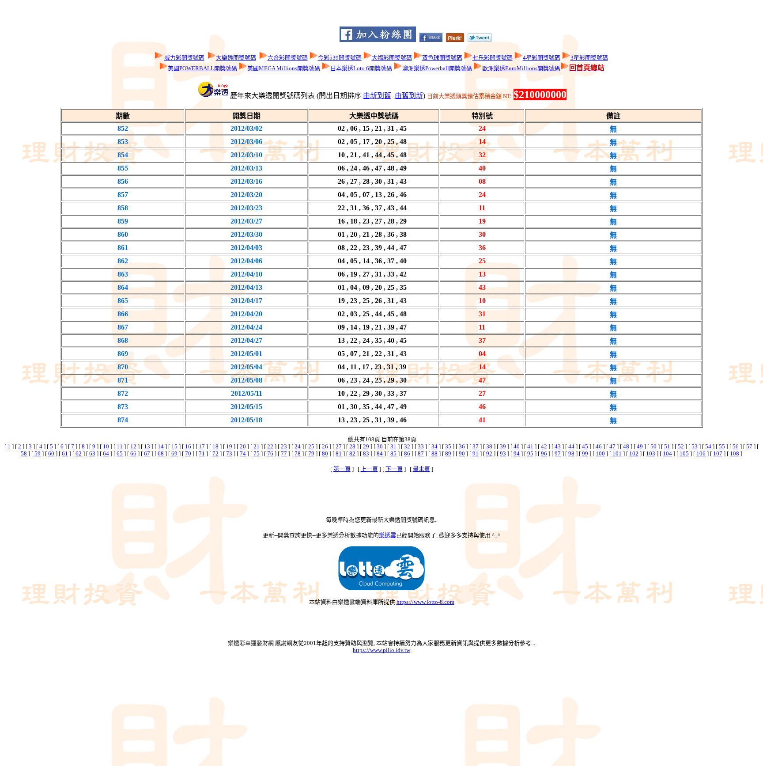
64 (106, 453)
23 (284, 446)
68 (161, 453)
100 (600, 453)
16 (188, 446)
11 (120, 446)
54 (708, 446)
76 (270, 453)
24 (298, 446)
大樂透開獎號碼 (236, 57)
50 (653, 446)
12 (133, 446)
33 (421, 446)
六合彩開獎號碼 (288, 57)
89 (448, 453)
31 (393, 446)
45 (585, 446)
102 (633, 453)
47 (612, 446)
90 (462, 453)
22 (270, 446)
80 (325, 453)
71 (202, 453)
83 (366, 453)
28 (352, 446)
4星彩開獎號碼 (541, 57)
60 (51, 453)
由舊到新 (409, 95)
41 (530, 446)
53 (694, 446)
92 (489, 453)
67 (147, 453)
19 (229, 446)
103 (650, 453)
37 (475, 446)
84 (380, 453)
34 (434, 446)
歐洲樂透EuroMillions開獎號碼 (521, 68)
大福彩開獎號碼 (392, 57)
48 (626, 446)
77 (284, 453)
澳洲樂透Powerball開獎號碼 (437, 68)
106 (701, 453)
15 (174, 446)
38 (489, 446)
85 (393, 453)
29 (366, 446)
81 (339, 453)
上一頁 (369, 469)
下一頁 (394, 469)
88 (434, 453)
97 (558, 453)
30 (380, 446)
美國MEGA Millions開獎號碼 (283, 68)
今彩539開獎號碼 (340, 57)
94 (517, 453)
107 (717, 453)
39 (503, 446)
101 (617, 453)
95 (530, 453)
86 (407, 453)
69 (174, 453)
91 (475, 453)
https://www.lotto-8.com (425, 602)
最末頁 (421, 469)
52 (681, 446)
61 (65, 453)
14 (161, 446)
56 (736, 446)
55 (722, 446)
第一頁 (342, 469)
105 (684, 453)
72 (215, 453)
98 (571, 453)
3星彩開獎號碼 (589, 57)
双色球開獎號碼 (442, 57)
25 (311, 446)
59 (37, 453)
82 (352, 453)
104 (667, 453)
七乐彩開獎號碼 (492, 57)
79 (311, 453)
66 (133, 453)
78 (298, 453)
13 (147, 446)
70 (188, 453)
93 (503, 453)
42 (544, 446)
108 (734, 453)
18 (215, 446)
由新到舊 (377, 95)
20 (243, 446)
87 (421, 453)
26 (325, 446)
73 (229, 453)
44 (571, 446)
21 (256, 446)
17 (202, 446)
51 (667, 446)
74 (243, 453)
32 (407, 446)
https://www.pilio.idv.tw (381, 650)
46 (599, 446)
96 (544, 453)
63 (92, 453)
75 (256, 453)
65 (120, 453)
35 (448, 446)
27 (339, 446)
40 (517, 446)
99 (585, 453)
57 (749, 446)
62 (79, 453)
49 (640, 446)
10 (106, 446)
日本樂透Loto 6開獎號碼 (361, 68)
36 (462, 446)
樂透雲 (387, 535)
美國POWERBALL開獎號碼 (202, 68)
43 (558, 446)
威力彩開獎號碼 (184, 57)
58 (24, 453)
